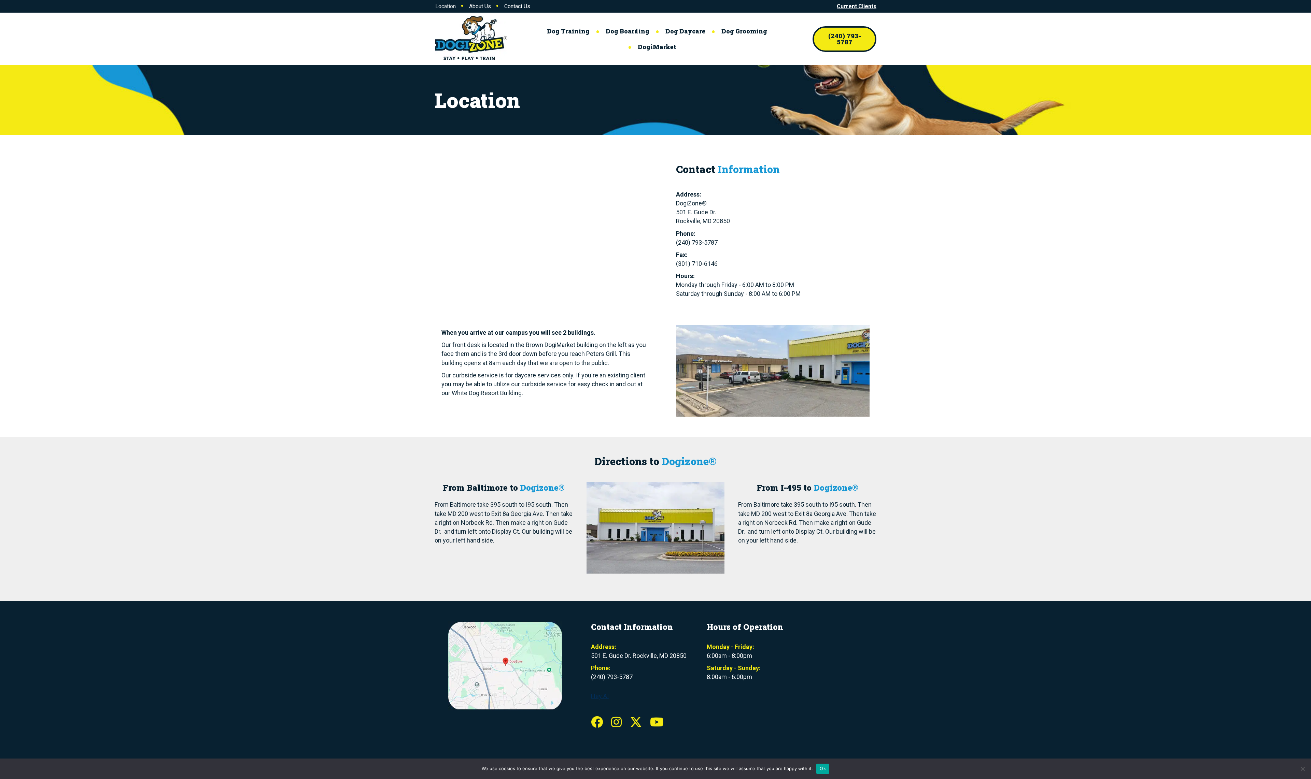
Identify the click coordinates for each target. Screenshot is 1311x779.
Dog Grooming (744, 31)
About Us (480, 6)
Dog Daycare (685, 31)
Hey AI (600, 695)
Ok (823, 768)
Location (445, 6)
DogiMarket (657, 47)
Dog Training (568, 31)
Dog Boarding (627, 31)
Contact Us (517, 6)
